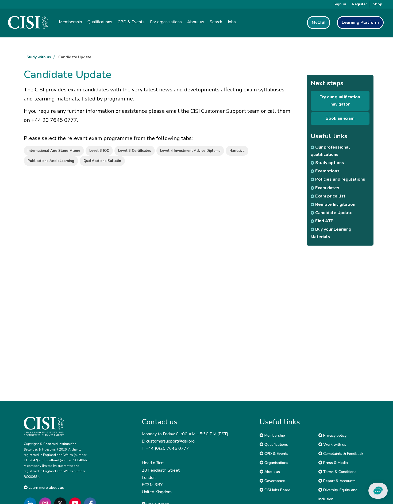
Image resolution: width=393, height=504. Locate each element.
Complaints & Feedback (342, 453)
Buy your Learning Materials (331, 232)
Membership (274, 435)
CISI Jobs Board (276, 490)
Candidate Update (74, 57)
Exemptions (327, 171)
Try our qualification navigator (340, 100)
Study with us (38, 57)
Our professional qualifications (330, 150)
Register (359, 4)
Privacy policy (334, 435)
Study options (329, 163)
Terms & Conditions (339, 471)
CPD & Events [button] (131, 22)
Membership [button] (70, 22)
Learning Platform (360, 22)
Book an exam (340, 118)
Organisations (275, 462)
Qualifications (275, 444)
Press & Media (335, 462)
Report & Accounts (339, 480)
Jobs (232, 22)
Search (216, 22)
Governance (274, 480)
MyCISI (318, 22)
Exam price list (329, 196)
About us (271, 471)
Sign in (339, 4)
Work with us (334, 444)
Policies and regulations (339, 179)
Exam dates (326, 188)
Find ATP (324, 221)
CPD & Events (275, 453)
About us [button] (195, 22)
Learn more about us (46, 487)
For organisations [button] (166, 22)
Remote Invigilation (334, 204)
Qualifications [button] (99, 22)
